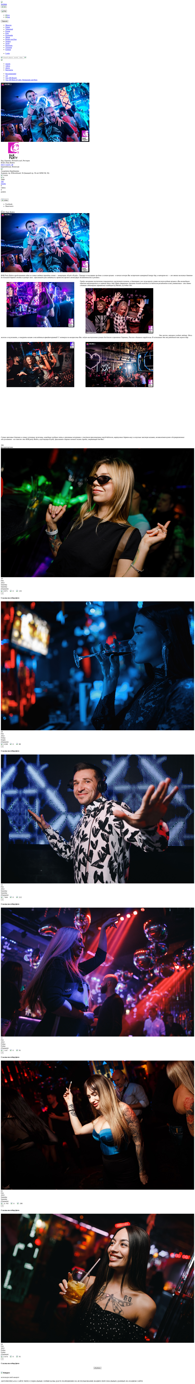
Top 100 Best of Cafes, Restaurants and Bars (21, 80)
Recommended (10, 74)
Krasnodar (9, 35)
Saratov (8, 41)
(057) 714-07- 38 (7, 165)
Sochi (7, 43)
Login (7, 53)
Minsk (7, 37)
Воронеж (8, 45)
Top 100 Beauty (11, 78)
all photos (97, 1368)
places (7, 68)
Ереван (8, 50)
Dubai (7, 27)
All (6, 76)
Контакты (9, 70)
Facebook (8, 204)
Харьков (4, 21)
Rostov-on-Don (11, 39)
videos (7, 66)
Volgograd (9, 29)
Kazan (7, 31)
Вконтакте (9, 206)
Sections (4, 4)
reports (7, 64)
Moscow (8, 25)
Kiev (7, 33)
